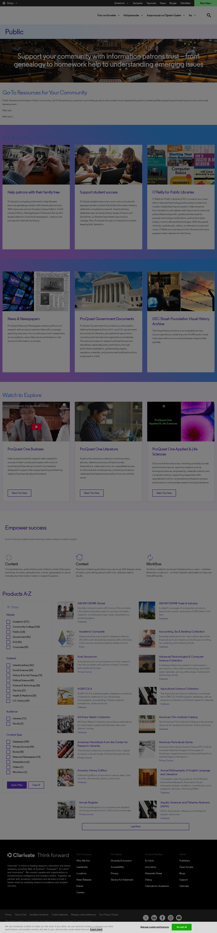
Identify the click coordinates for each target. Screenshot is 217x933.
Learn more (96, 929)
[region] (108, 927)
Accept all (182, 927)
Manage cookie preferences (154, 927)
